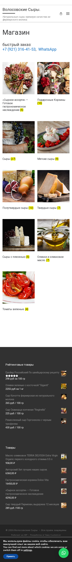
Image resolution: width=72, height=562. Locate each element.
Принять (11, 556)
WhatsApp (47, 49)
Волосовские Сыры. (26, 530)
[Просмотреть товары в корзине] (60, 13)
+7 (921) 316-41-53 (19, 49)
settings (27, 550)
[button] (64, 553)
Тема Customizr (53, 535)
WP (25, 535)
